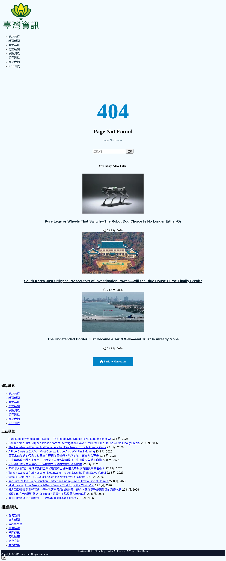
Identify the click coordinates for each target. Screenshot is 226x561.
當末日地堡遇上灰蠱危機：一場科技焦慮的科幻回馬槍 (42, 498)
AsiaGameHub (85, 551)
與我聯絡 (14, 57)
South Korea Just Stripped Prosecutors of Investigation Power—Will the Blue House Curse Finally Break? (113, 281)
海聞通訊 (14, 532)
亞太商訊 (14, 45)
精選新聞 (14, 40)
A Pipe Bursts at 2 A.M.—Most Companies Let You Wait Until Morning (51, 451)
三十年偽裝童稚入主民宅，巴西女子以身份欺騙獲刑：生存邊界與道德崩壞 (55, 459)
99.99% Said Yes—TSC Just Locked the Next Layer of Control (47, 476)
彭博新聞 (14, 515)
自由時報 (14, 528)
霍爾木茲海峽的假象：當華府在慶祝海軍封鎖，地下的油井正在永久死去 (53, 455)
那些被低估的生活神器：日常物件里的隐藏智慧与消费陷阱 (45, 464)
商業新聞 (14, 49)
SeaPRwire (142, 551)
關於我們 (14, 62)
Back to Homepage (114, 361)
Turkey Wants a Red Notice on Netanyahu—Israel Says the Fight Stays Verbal (57, 472)
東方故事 (14, 545)
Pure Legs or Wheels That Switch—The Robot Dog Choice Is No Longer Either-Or (113, 221)
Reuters (120, 551)
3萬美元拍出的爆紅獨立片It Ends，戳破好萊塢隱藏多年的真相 (47, 493)
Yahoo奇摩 (15, 524)
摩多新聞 (14, 519)
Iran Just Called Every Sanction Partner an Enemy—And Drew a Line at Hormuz (58, 481)
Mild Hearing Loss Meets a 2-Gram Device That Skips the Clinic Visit (51, 485)
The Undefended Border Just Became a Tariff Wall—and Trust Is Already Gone (113, 339)
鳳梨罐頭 (14, 536)
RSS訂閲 (14, 66)
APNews (131, 551)
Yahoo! (111, 551)
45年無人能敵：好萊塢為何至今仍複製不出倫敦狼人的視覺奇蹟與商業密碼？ (56, 468)
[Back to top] (3, 558)
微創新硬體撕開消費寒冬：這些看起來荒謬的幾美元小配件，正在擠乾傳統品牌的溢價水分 (64, 489)
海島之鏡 (14, 540)
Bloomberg (100, 551)
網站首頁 (14, 36)
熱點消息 (14, 53)
